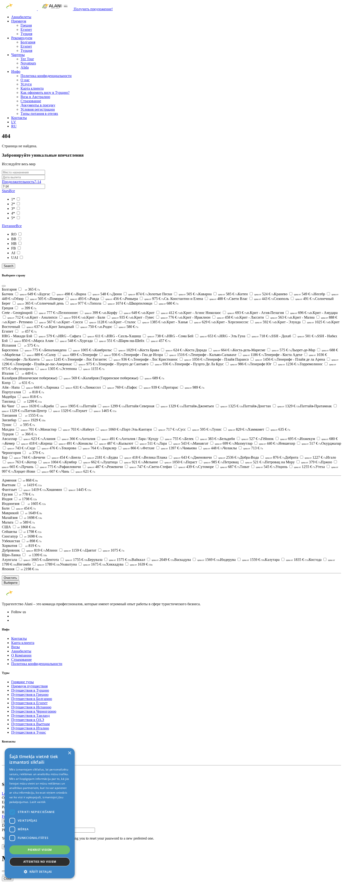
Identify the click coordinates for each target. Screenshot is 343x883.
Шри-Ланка (11, 555)
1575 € (120, 560)
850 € (24, 341)
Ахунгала (24, 560)
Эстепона (83, 369)
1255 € (304, 467)
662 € (93, 462)
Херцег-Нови (37, 471)
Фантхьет (24, 490)
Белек (202, 439)
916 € (74, 317)
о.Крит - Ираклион (208, 317)
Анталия (101, 439)
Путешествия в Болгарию (31, 699)
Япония (8, 569)
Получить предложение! (93, 9)
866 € (133, 448)
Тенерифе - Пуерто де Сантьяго (136, 364)
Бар (18, 457)
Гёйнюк (280, 439)
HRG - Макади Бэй (30, 336)
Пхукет (96, 411)
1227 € (315, 457)
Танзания (10, 415)
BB (14, 239)
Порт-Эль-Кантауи (150, 429)
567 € (49, 322)
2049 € (163, 560)
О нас (25, 80)
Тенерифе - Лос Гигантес (100, 359)
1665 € (35, 560)
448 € (213, 448)
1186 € (253, 355)
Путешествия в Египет (29, 703)
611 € (97, 336)
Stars (8, 191)
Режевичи (128, 467)
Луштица (123, 462)
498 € (66, 294)
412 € (171, 313)
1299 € (33, 401)
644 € (36, 387)
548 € (102, 294)
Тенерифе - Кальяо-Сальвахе (227, 355)
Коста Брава (162, 350)
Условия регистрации (38, 109)
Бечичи (52, 457)
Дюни (130, 294)
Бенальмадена (69, 350)
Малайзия (10, 518)
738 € (157, 336)
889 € (36, 355)
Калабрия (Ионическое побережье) (42, 378)
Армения (9, 480)
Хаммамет (269, 429)
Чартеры (18, 55)
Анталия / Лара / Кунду (153, 439)
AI (13, 253)
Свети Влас (251, 299)
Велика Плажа (168, 457)
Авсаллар (22, 439)
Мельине (165, 462)
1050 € (175, 462)
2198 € (30, 569)
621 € (85, 471)
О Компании (21, 655)
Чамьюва (202, 448)
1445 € (80, 490)
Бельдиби (240, 439)
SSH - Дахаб (294, 336)
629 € (204, 322)
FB (14, 248)
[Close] (4, 286)
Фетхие (162, 448)
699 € (224, 443)
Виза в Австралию (35, 97)
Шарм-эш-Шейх (145, 341)
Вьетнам (9, 485)
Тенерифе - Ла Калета (36, 359)
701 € (30, 429)
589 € (27, 522)
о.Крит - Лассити (263, 317)
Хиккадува (129, 564)
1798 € (28, 499)
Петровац (244, 462)
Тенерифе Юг (275, 364)
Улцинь (295, 467)
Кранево (294, 294)
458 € (227, 317)
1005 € (83, 350)
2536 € (229, 457)
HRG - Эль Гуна (245, 336)
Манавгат (213, 443)
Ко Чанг (23, 406)
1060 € (111, 429)
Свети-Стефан (173, 467)
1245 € (56, 359)
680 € (168, 303)
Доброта (305, 457)
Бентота (67, 560)
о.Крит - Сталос (137, 322)
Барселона (23, 350)
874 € (138, 294)
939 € (153, 387)
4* (13, 213)
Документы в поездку (38, 105)
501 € (307, 336)
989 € (194, 387)
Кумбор (84, 462)
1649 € (33, 513)
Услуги (26, 84)
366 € (29, 434)
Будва (126, 457)
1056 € (195, 359)
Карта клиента (32, 88)
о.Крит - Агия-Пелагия (278, 313)
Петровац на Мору (293, 462)
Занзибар (24, 420)
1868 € (26, 527)
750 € (90, 327)
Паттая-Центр (50, 411)
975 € (154, 299)
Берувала (110, 560)
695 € (290, 439)
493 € (80, 299)
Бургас (57, 294)
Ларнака (65, 387)
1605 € (37, 504)
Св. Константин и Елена (196, 299)
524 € (264, 294)
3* (13, 209)
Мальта (8, 522)
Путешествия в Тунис (28, 732)
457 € (29, 331)
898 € (34, 541)
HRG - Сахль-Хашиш (137, 336)
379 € (36, 453)
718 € (261, 336)
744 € (24, 457)
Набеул (102, 429)
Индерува (242, 560)
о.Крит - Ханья (189, 322)
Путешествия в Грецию (30, 695)
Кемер (23, 443)
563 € (280, 317)
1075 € (113, 550)
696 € (300, 313)
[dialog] (40, 813)
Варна (94, 294)
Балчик (20, 294)
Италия (8, 373)
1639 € (32, 406)
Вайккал (153, 560)
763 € (17, 462)
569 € (73, 378)
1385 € (153, 322)
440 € (269, 443)
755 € (175, 439)
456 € (115, 299)
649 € (29, 294)
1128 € (100, 322)
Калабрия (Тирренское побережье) (123, 378)
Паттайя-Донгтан (271, 406)
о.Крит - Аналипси (55, 317)
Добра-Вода (262, 457)
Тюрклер (122, 448)
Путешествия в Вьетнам (30, 724)
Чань (78, 471)
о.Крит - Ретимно (32, 322)
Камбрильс (117, 350)
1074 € (118, 303)
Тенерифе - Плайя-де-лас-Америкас (57, 364)
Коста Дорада (209, 350)
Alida (25, 67)
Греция (26, 25)
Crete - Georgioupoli (30, 313)
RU (14, 126)
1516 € (180, 355)
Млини (65, 550)
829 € (238, 429)
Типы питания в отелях (39, 114)
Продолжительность (21, 182)
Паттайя (104, 406)
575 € (31, 345)
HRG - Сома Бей (193, 336)
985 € (213, 462)
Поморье (70, 299)
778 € (26, 494)
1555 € (34, 415)
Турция (26, 34)
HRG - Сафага (82, 336)
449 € (29, 373)
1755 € (76, 560)
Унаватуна (83, 564)
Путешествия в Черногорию (33, 711)
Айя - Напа (24, 387)
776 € (170, 317)
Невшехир (300, 443)
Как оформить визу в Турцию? (45, 93)
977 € (80, 303)
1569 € (208, 560)
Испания (9, 345)
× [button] (69, 753)
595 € (27, 425)
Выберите (11, 582)
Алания (62, 439)
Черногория (12, 453)
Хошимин (68, 490)
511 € (149, 443)
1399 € (38, 555)
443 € (264, 299)
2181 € (98, 457)
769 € (117, 387)
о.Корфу (124, 313)
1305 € (51, 369)
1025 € (318, 322)
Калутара (287, 560)
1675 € (94, 564)
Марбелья (25, 355)
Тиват (258, 467)
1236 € (289, 364)
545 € (266, 467)
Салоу (64, 355)
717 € (168, 429)
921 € (134, 462)
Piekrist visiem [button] (40, 850)
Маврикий (11, 513)
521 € (255, 462)
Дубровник (24, 550)
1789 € (48, 564)
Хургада (99, 341)
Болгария (28, 42)
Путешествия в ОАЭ (27, 720)
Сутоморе (219, 467)
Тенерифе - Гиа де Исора (157, 355)
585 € (228, 294)
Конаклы (98, 443)
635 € (280, 429)
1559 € (253, 560)
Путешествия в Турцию (30, 690)
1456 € (266, 359)
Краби (63, 406)
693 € (237, 313)
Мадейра (22, 397)
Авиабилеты (21, 17)
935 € (121, 317)
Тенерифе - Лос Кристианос (169, 359)
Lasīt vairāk (38, 802)
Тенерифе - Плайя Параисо (241, 359)
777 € (49, 313)
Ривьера (144, 299)
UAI (15, 258)
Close (7, 878)
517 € (311, 443)
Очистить (10, 578)
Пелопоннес (81, 313)
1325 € (231, 406)
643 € (183, 457)
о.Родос (119, 327)
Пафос (145, 387)
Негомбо (38, 564)
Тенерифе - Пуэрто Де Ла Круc (212, 364)
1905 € (71, 406)
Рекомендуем (21, 38)
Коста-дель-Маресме (262, 350)
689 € (72, 355)
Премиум (18, 21)
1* (13, 199)
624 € (175, 350)
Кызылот (139, 443)
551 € (109, 341)
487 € (109, 443)
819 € (32, 546)
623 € (33, 439)
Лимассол (106, 387)
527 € (251, 439)
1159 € (74, 550)
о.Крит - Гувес (155, 317)
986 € (240, 364)
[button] (39, 871)
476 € (51, 448)
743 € (17, 448)
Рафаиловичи (83, 467)
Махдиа (21, 429)
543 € (183, 443)
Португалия (12, 392)
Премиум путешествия (29, 686)
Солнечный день (63, 303)
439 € (188, 467)
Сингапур (10, 536)
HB (14, 244)
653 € (210, 336)
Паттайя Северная (154, 406)
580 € (128, 327)
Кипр (6, 383)
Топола (109, 303)
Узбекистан (11, 541)
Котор (46, 462)
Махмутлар (256, 443)
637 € (36, 327)
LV (13, 122)
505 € (188, 294)
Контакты (19, 118)
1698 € (33, 518)
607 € (51, 471)
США (7, 527)
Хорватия (10, 546)
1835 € (297, 560)
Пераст (204, 462)
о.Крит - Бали (107, 317)
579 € (48, 336)
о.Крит (162, 313)
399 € (28, 308)
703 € (73, 429)
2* (13, 204)
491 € (305, 299)
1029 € (129, 350)
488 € (219, 299)
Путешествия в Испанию (31, 707)
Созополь (294, 299)
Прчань (40, 467)
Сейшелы (10, 532)
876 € (275, 457)
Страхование (31, 101)
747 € (139, 467)
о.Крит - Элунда (302, 322)
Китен (256, 294)
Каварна (218, 294)
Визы (15, 647)
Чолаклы (243, 448)
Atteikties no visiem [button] (39, 862)
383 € (210, 439)
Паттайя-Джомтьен (213, 406)
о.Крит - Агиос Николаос (214, 313)
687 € (230, 467)
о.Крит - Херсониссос (244, 322)
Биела (90, 457)
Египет (26, 30)
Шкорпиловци (153, 303)
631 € (26, 383)
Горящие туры (22, 682)
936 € (114, 355)
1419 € (33, 485)
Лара (176, 443)
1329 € (172, 406)
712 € (17, 317)
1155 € (94, 369)
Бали (19, 508)
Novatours (28, 63)
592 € (265, 322)
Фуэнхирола (38, 369)
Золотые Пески (173, 294)
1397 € (171, 448)
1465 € (105, 411)
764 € (92, 448)
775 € (34, 350)
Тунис (7, 425)
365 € (32, 289)
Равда (107, 299)
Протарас (183, 387)
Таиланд (9, 401)
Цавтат (104, 550)
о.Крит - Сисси (85, 322)
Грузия (8, 494)
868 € (30, 480)
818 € (36, 392)
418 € (31, 443)
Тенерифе (103, 355)
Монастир (61, 429)
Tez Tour (27, 59)
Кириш (59, 443)
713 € (253, 448)
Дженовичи (216, 457)
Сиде (44, 448)
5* (13, 218)
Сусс (195, 429)
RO (14, 234)
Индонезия (11, 504)
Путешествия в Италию (30, 728)
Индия (7, 499)
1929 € (34, 420)
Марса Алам (57, 341)
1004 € (54, 462)
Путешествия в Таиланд (30, 716)
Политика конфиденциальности (46, 76)
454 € (61, 457)
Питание (12, 226)
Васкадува (197, 560)
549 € (304, 294)
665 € (11, 467)
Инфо (15, 72)
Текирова (81, 448)
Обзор (32, 299)
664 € (223, 350)
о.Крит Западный (73, 327)
